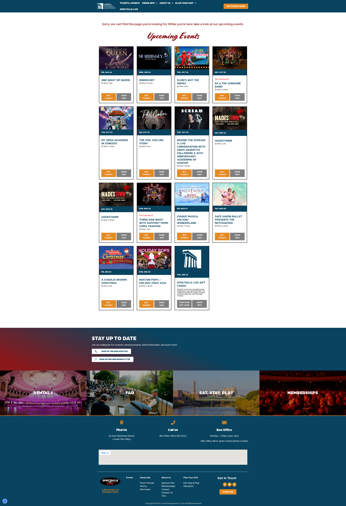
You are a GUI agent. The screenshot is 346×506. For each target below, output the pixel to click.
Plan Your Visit (190, 478)
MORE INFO (124, 97)
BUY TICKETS (109, 97)
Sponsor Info (168, 483)
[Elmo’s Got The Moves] (192, 58)
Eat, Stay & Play (191, 483)
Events (129, 478)
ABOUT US (164, 3)
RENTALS (43, 393)
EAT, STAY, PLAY (216, 393)
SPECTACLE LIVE (129, 9)
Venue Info (145, 478)
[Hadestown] (230, 118)
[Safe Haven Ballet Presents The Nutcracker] (230, 194)
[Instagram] (234, 484)
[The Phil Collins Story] (154, 118)
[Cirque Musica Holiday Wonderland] (192, 194)
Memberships (168, 486)
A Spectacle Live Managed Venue (110, 491)
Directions (188, 486)
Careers (165, 489)
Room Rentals (147, 483)
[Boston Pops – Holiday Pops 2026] (154, 257)
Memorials (145, 489)
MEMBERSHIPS (302, 393)
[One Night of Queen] (116, 58)
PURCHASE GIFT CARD (184, 304)
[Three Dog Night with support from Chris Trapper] (154, 194)
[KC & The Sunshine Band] (230, 58)
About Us (166, 478)
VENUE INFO (148, 3)
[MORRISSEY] (154, 58)
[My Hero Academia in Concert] (116, 118)
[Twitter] (230, 484)
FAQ (130, 393)
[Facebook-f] (225, 484)
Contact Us (167, 492)
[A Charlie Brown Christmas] (116, 257)
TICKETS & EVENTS (130, 3)
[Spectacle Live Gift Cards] (192, 259)
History (143, 486)
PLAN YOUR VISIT (184, 3)
